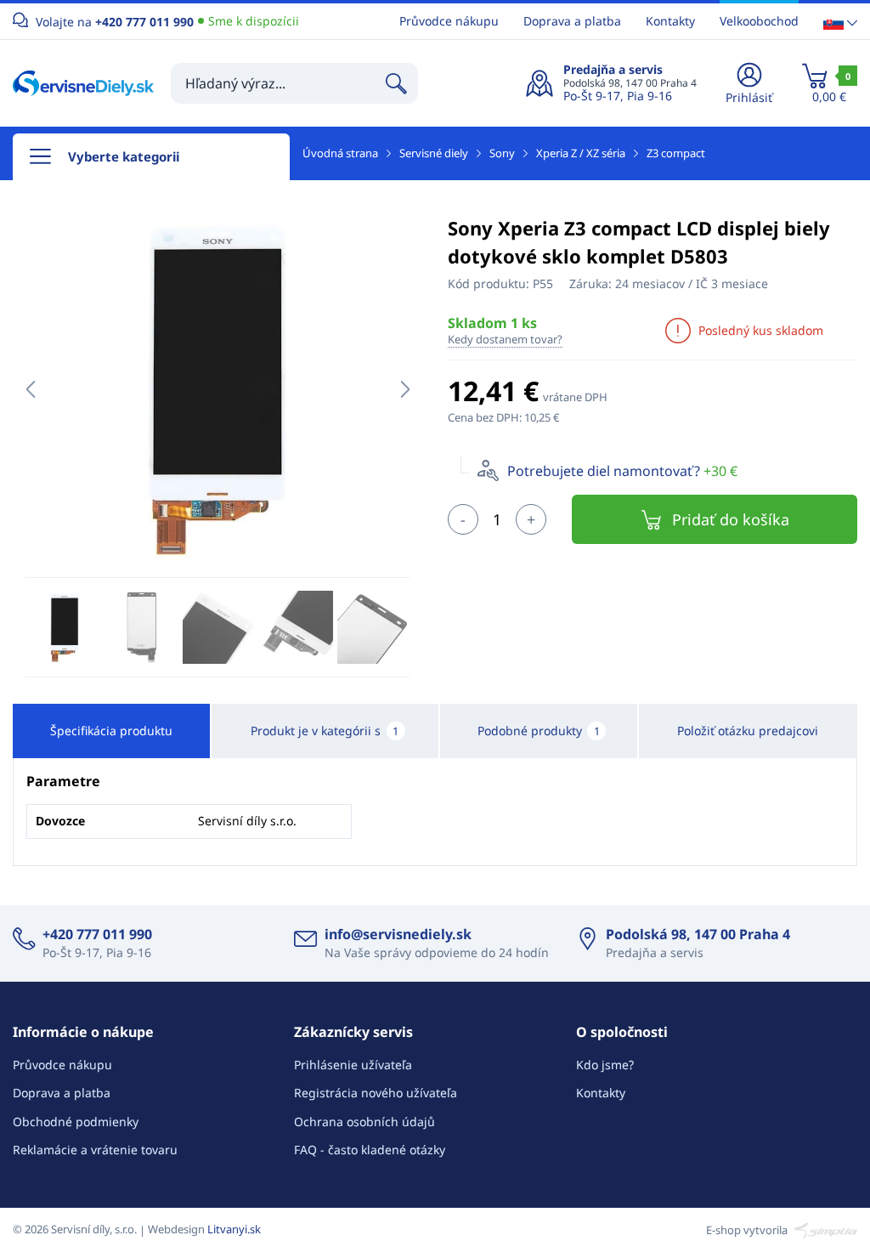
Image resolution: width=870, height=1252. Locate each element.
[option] (217, 389)
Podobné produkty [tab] (538, 730)
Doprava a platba (572, 21)
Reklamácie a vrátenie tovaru (95, 1150)
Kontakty (670, 21)
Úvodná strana (340, 153)
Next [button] (405, 389)
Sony (502, 153)
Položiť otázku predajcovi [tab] (747, 730)
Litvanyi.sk (234, 1229)
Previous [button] (30, 389)
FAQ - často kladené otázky (369, 1150)
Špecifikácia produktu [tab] (111, 730)
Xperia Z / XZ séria (580, 153)
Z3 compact (676, 153)
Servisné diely (433, 153)
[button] (840, 22)
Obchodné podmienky (75, 1121)
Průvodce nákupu (449, 21)
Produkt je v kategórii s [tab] (324, 730)
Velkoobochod (759, 21)
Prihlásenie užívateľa (353, 1065)
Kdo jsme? (605, 1065)
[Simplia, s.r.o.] (823, 1229)
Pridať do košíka (730, 519)
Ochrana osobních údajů (364, 1121)
